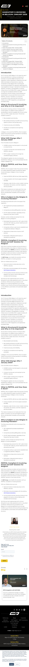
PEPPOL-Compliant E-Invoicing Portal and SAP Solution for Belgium (14, 54)
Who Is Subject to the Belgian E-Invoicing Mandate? (13, 51)
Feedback (14, 627)
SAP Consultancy (23, 620)
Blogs (14, 618)
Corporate (23, 618)
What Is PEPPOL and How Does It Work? (13, 49)
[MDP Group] (6, 6)
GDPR (5, 627)
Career (23, 627)
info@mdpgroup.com (16, 630)
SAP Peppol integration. (10, 270)
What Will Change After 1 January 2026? (12, 47)
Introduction (5, 43)
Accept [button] (11, 664)
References (5, 618)
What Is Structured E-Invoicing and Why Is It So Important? (14, 45)
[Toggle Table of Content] (25, 41)
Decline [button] (17, 664)
